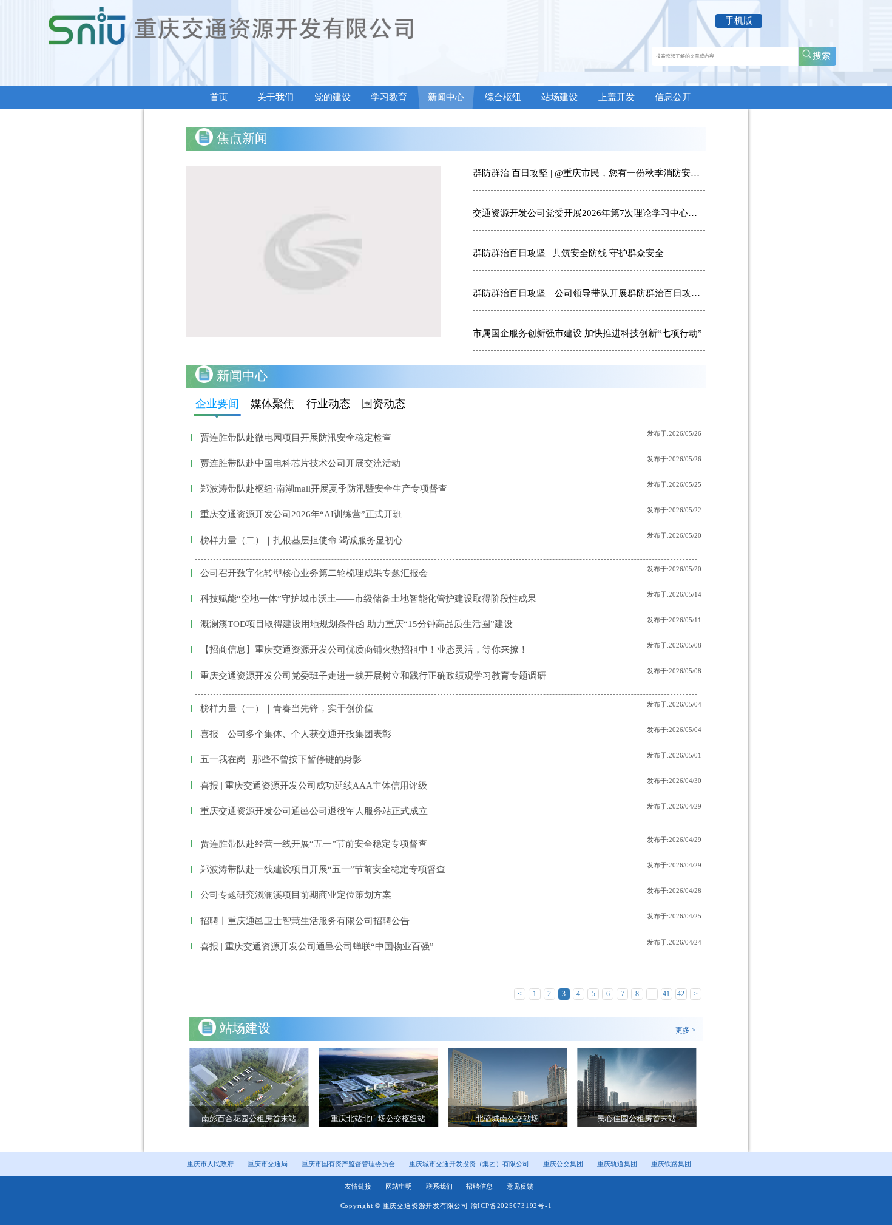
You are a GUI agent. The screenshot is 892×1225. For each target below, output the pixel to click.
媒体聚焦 (272, 404)
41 (666, 993)
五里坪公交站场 (642, 1118)
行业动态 (328, 404)
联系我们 (439, 1186)
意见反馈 (520, 1186)
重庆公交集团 (563, 1163)
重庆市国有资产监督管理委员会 (348, 1163)
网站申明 (398, 1186)
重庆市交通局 (268, 1163)
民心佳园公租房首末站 (512, 1118)
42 (680, 993)
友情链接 (358, 1186)
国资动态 (383, 404)
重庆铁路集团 (671, 1163)
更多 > (685, 1030)
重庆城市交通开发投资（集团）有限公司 (469, 1163)
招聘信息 (479, 1186)
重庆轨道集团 (617, 1163)
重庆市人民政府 (210, 1163)
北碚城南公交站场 (383, 1118)
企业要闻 (217, 404)
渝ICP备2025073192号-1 (511, 1205)
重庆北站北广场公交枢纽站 (254, 1118)
